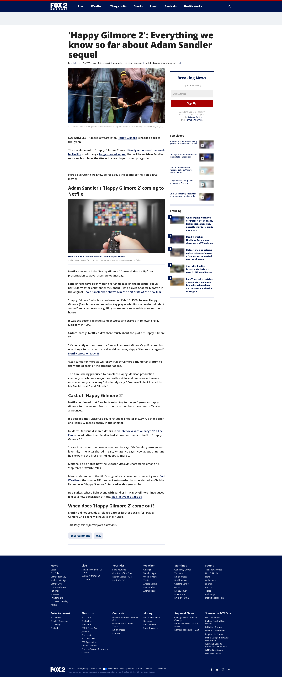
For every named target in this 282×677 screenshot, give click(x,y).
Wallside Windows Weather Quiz (125, 618)
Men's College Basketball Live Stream (217, 639)
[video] (206, 144)
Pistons (208, 587)
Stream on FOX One (218, 613)
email (229, 669)
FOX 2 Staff (87, 617)
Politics (54, 604)
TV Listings (56, 624)
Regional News (184, 613)
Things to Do (57, 597)
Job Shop (86, 631)
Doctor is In (180, 594)
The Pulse (55, 573)
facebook (211, 669)
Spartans (209, 583)
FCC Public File (88, 638)
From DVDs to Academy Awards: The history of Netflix (96, 256)
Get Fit (177, 587)
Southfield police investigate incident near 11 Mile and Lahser (199, 269)
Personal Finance (151, 617)
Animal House (150, 590)
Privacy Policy (195, 117)
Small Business (150, 628)
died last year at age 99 (126, 496)
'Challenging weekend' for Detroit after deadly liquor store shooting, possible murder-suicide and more (199, 223)
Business (55, 594)
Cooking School (181, 583)
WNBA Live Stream (214, 650)
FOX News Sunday (59, 601)
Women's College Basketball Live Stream (216, 645)
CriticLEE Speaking (59, 621)
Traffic (146, 580)
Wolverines (210, 580)
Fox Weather (149, 587)
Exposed (116, 633)
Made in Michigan (59, 580)
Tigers (208, 590)
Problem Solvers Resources (95, 649)
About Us (88, 613)
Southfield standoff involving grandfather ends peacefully (183, 142)
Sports (209, 565)
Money (147, 613)
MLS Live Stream (213, 653)
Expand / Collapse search (229, 6)
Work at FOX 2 (88, 624)
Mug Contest (180, 576)
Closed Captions (89, 645)
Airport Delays (150, 583)
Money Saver (180, 590)
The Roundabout (59, 587)
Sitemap (85, 652)
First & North (211, 573)
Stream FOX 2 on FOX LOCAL (92, 571)
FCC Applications (89, 642)
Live (84, 565)
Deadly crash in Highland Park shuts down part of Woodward (199, 239)
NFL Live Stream (213, 617)
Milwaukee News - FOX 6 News (186, 625)
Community (87, 635)
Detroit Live (56, 583)
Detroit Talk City (58, 576)
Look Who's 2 (118, 580)
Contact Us (87, 621)
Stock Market (149, 624)
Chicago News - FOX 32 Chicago (185, 618)
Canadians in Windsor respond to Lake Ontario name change (181, 169)
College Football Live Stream (215, 622)
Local (53, 569)
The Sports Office (213, 569)
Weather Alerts (150, 576)
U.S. (98, 535)
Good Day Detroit (182, 569)
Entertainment (104, 63)
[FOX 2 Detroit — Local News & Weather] (60, 6)
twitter (217, 669)
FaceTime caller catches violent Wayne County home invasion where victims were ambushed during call (199, 285)
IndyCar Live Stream (214, 634)
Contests (55, 628)
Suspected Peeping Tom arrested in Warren (181, 181)
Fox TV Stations (89, 63)
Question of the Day (122, 573)
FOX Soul (86, 579)
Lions (207, 576)
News (54, 565)
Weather (149, 565)
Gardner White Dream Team (122, 625)
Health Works (180, 580)
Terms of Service (193, 119)
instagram (223, 669)
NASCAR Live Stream (215, 630)
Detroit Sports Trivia (122, 576)
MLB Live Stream (213, 627)
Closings (147, 569)
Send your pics (119, 569)
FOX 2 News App (90, 628)
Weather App (149, 573)
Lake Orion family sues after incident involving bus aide (183, 194)
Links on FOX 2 (181, 597)
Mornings (180, 565)
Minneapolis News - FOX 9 (186, 629)
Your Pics (118, 565)
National (55, 590)
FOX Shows (56, 617)
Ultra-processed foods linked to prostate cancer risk (183, 155)
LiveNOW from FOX (91, 575)
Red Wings (210, 594)
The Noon (179, 573)
